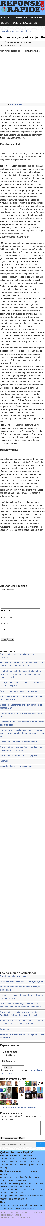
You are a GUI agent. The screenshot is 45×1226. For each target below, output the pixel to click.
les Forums (36, 1212)
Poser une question (24, 23)
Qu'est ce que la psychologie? (14, 976)
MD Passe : (8, 1061)
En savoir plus (27, 1208)
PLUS (31, 1218)
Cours (5, 23)
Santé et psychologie (21, 31)
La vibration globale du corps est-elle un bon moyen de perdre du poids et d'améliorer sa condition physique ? (20, 674)
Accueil (6, 17)
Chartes (5, 1212)
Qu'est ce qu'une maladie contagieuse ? (18, 742)
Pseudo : (8, 1055)
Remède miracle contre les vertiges (16, 766)
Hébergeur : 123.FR (11, 1215)
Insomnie (4, 761)
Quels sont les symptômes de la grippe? (18, 755)
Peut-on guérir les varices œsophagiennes (19, 691)
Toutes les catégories (27, 17)
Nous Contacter (20, 1212)
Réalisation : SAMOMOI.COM (14, 1218)
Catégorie (4, 31)
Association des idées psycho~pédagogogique (21, 981)
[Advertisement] (22, 78)
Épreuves (4, 1029)
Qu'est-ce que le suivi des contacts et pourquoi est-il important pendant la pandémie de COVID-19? (22, 733)
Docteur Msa (16, 105)
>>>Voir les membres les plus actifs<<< (18, 1107)
